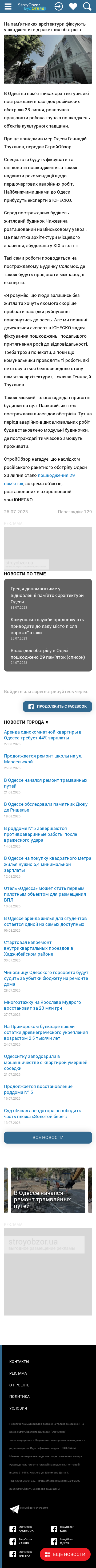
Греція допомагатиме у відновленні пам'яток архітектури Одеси (47, 597)
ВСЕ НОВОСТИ (48, 1137)
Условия (18, 1408)
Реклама (18, 1373)
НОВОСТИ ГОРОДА (26, 721)
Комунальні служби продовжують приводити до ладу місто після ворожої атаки (47, 628)
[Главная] (33, 7)
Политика (19, 1396)
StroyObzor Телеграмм (34, 1507)
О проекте (19, 1384)
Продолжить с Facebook (61, 706)
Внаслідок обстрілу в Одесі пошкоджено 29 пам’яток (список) (48, 656)
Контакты (19, 1361)
